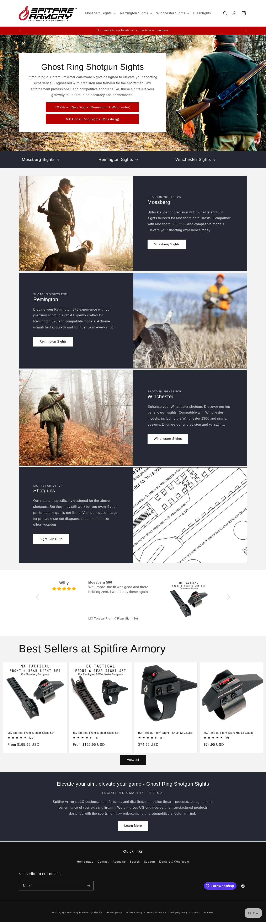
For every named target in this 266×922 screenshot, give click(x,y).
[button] (100, 13)
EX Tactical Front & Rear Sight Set (96, 732)
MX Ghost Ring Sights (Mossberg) (92, 119)
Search (135, 861)
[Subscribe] (88, 885)
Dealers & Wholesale (174, 861)
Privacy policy (134, 912)
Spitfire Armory (70, 912)
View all (133, 760)
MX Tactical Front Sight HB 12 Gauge (229, 732)
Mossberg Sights (38, 159)
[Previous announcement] (20, 30)
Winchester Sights (193, 159)
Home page (85, 861)
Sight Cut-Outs (51, 539)
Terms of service (156, 912)
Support (149, 861)
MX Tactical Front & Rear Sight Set (30, 732)
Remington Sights (116, 159)
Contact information (203, 912)
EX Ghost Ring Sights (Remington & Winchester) (93, 107)
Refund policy (114, 912)
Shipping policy (179, 912)
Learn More (133, 826)
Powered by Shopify (90, 912)
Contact (102, 861)
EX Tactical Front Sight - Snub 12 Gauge (165, 732)
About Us (119, 861)
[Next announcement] (245, 30)
